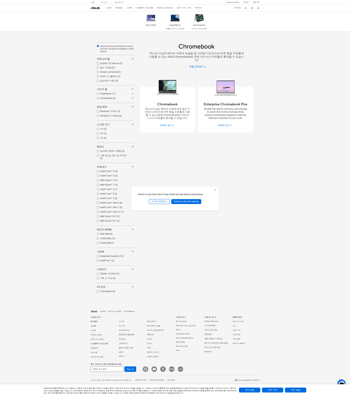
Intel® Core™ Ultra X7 (107, 211)
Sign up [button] (130, 369)
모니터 (121, 321)
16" (98, 137)
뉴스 (234, 326)
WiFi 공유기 (151, 321)
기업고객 (255, 2)
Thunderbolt (103, 290)
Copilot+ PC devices (106, 62)
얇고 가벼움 (102, 67)
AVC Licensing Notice (184, 338)
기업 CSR (236, 334)
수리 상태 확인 (210, 325)
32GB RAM (102, 242)
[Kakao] (180, 369)
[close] (215, 190)
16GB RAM (102, 237)
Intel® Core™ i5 (104, 170)
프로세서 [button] (102, 166)
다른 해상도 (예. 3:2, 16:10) (110, 155)
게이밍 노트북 (96, 335)
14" (98, 128)
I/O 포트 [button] (101, 286)
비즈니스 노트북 (97, 339)
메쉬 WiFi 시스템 (153, 326)
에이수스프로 (181, 321)
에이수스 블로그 (239, 343)
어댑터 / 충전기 (153, 356)
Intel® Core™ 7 (104, 197)
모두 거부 (272, 390)
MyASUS (208, 352)
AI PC (178, 330)
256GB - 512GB (104, 273)
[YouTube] (154, 369)
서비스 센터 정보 (211, 330)
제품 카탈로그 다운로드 (213, 339)
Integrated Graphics (106, 255)
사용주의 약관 (140, 380)
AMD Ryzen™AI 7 (105, 220)
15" (98, 132)
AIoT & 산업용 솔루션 (155, 330)
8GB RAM (101, 233)
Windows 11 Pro (105, 110)
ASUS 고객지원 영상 (212, 347)
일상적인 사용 (103, 80)
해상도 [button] (100, 146)
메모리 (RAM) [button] (104, 229)
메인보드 (122, 339)
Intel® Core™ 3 (104, 188)
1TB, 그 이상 (103, 277)
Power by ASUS (233, 2)
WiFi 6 (121, 356)
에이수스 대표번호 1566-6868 (216, 343)
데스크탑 (94, 352)
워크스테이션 (124, 330)
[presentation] (98, 46)
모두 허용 (295, 390)
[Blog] (171, 369)
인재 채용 (236, 339)
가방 (149, 348)
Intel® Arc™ (102, 260)
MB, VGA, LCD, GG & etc (186, 326)
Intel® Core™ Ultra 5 (106, 202)
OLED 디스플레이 (105, 75)
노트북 (93, 330)
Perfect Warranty (211, 321)
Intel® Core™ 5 (104, 193)
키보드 (149, 339)
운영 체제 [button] (102, 106)
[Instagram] (145, 369)
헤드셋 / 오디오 (153, 352)
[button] (246, 2)
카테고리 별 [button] (103, 58)
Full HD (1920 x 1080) (107, 150)
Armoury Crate (182, 346)
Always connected (105, 71)
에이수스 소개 (238, 321)
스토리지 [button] (102, 269)
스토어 (109, 8)
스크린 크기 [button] (103, 124)
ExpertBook (102, 93)
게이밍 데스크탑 (97, 357)
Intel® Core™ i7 (104, 175)
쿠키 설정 (249, 390)
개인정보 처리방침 (156, 380)
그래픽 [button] (100, 251)
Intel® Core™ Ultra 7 (106, 206)
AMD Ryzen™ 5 (104, 179)
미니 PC (122, 326)
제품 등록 (208, 334)
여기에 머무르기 (159, 201)
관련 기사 (236, 330)
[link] (95, 8)
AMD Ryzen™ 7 (104, 184)
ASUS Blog (180, 342)
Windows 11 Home (106, 115)
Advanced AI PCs (183, 334)
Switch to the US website (186, 201)
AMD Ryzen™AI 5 (105, 215)
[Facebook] (163, 369)
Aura (178, 350)
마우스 (149, 343)
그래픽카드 (123, 343)
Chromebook (103, 97)
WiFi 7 (121, 352)
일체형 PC (95, 348)
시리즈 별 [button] (102, 89)
